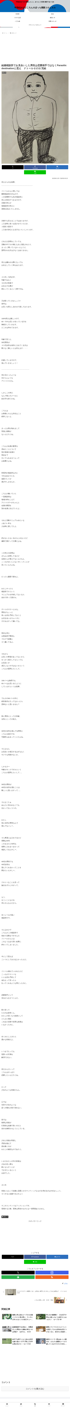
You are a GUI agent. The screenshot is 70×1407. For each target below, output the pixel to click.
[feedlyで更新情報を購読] (18, 1277)
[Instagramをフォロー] (52, 1272)
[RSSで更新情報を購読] (52, 1277)
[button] (64, 698)
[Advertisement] (35, 48)
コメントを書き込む (35, 1389)
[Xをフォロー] (18, 1272)
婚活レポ (5, 1216)
